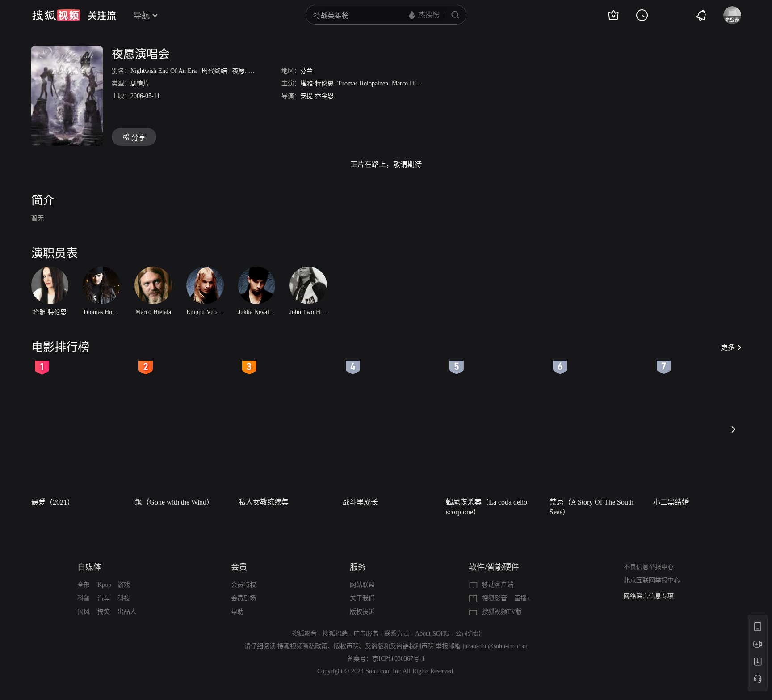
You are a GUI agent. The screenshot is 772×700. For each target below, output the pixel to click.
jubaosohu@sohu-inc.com (495, 646)
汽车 (103, 598)
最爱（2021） (52, 502)
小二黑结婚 (671, 502)
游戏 (123, 584)
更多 (728, 347)
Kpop (104, 584)
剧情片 (139, 83)
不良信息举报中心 (649, 567)
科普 (83, 598)
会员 (239, 567)
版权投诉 (362, 611)
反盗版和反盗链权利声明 (399, 646)
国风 (83, 611)
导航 (142, 16)
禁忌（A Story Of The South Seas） (592, 507)
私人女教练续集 (264, 502)
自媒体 (89, 567)
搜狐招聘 (335, 633)
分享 (138, 137)
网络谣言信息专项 (649, 596)
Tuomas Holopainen (362, 83)
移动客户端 (497, 584)
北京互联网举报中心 (652, 580)
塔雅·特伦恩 (317, 83)
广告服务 (365, 633)
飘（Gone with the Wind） (174, 502)
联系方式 (396, 633)
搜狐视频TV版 (502, 611)
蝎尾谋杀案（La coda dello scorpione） (486, 507)
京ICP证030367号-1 (398, 658)
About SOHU (432, 633)
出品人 (126, 611)
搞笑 (103, 611)
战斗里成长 (360, 502)
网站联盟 (362, 584)
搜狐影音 (494, 598)
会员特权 (243, 584)
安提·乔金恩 (317, 96)
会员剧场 (243, 598)
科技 (123, 598)
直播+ (522, 598)
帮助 (237, 611)
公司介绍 (467, 633)
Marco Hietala (410, 83)
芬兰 (306, 71)
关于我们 (362, 598)
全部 (83, 584)
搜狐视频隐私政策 (302, 646)
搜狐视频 (56, 15)
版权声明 (346, 646)
